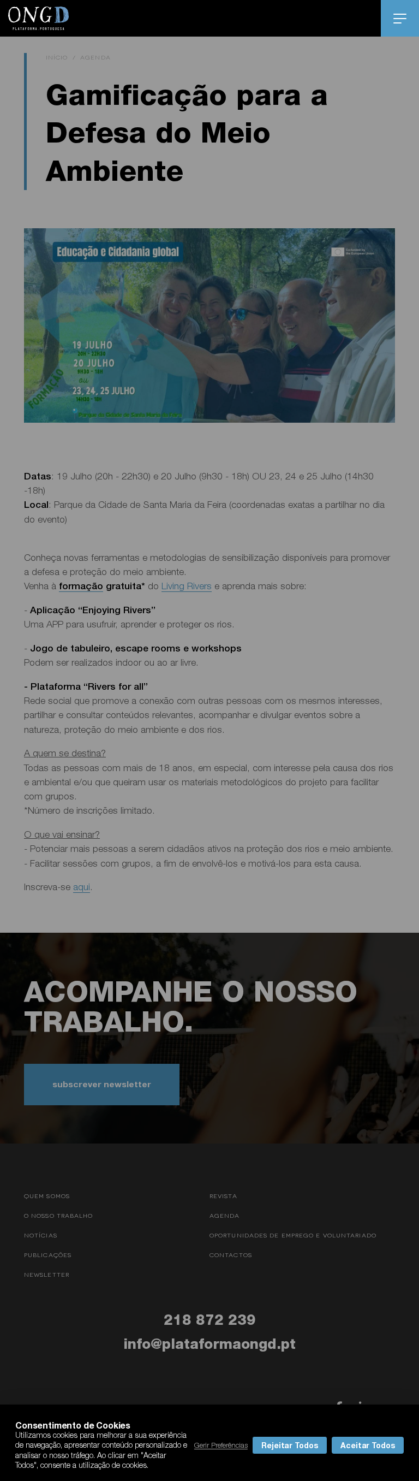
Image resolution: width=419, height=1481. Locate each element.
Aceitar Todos (367, 1445)
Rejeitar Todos (289, 1445)
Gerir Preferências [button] (221, 1445)
